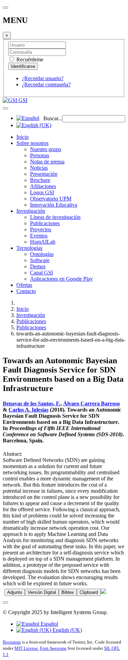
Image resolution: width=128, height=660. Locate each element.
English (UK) (66, 630)
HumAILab (42, 242)
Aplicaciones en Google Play (61, 279)
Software (39, 260)
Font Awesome (53, 648)
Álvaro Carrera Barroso (91, 403)
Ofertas (24, 285)
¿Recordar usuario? (42, 78)
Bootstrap (12, 642)
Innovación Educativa (53, 205)
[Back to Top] (5, 602)
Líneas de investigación (55, 217)
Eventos (38, 236)
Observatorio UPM (50, 198)
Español (48, 624)
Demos (37, 266)
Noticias (39, 168)
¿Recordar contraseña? (46, 84)
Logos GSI (42, 192)
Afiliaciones (43, 186)
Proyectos (40, 229)
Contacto (26, 291)
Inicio (22, 137)
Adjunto (14, 592)
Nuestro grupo (45, 149)
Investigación (30, 211)
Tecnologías (29, 248)
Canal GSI (41, 273)
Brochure (40, 180)
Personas (39, 155)
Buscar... (52, 118)
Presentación (43, 174)
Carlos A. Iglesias (28, 410)
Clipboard (89, 592)
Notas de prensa (47, 161)
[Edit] (103, 592)
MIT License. (26, 648)
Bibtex (67, 592)
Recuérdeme (29, 59)
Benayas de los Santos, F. (31, 403)
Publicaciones (45, 223)
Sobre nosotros (32, 143)
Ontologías (42, 254)
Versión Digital (42, 592)
